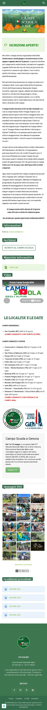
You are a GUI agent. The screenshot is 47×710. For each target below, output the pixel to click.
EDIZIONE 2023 (15, 606)
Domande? (34, 699)
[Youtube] (32, 690)
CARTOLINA (13, 267)
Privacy (11, 699)
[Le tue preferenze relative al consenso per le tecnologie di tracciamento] (4, 706)
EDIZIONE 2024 (15, 598)
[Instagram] (20, 690)
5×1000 (26, 699)
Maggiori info (12, 470)
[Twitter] (26, 690)
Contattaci (19, 699)
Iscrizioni (10, 240)
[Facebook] (14, 690)
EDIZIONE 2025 (15, 589)
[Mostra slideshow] (23, 565)
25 (27, 571)
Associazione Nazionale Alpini (23, 662)
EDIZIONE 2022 (15, 615)
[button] (44, 3)
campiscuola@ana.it (15, 232)
